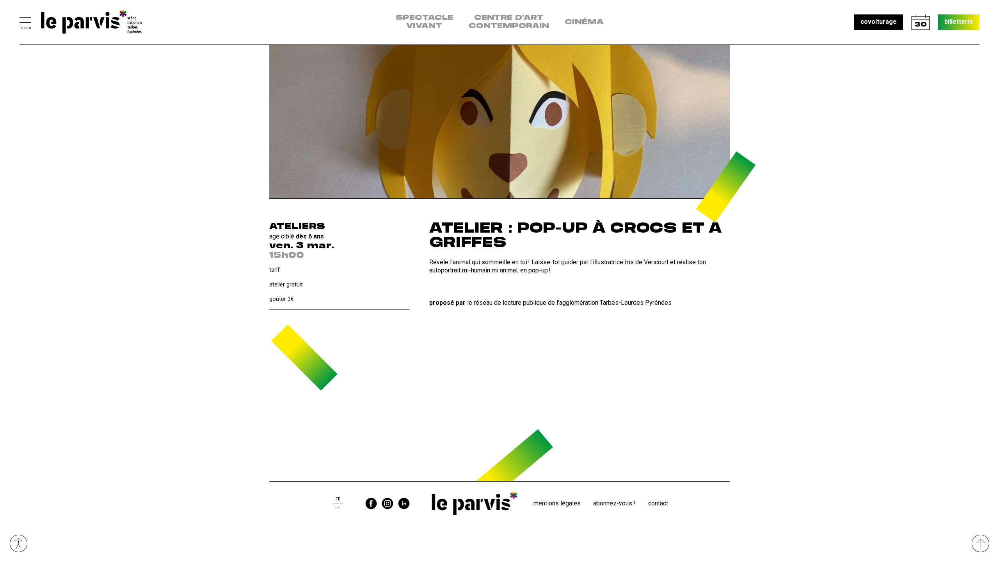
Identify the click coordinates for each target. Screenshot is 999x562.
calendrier (920, 22)
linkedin (404, 503)
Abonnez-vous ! (614, 503)
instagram (387, 503)
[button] (25, 22)
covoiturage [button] (878, 21)
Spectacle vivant (424, 22)
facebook (371, 503)
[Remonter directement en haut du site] (980, 543)
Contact (658, 503)
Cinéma (584, 22)
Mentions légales (557, 503)
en (338, 507)
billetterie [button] (958, 21)
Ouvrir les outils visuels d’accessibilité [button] (18, 543)
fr (338, 499)
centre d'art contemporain (509, 22)
